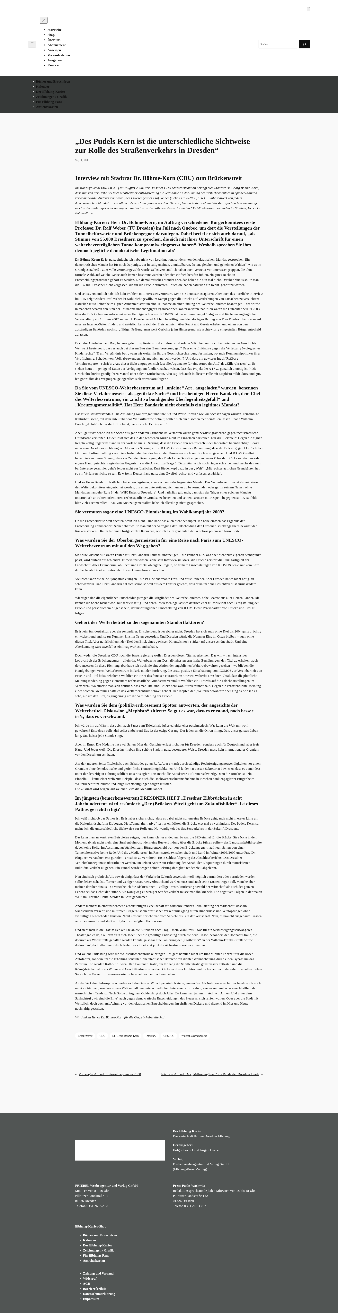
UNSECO (168, 1035)
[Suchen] (304, 44)
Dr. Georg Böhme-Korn (125, 1035)
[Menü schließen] (44, 20)
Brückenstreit (85, 1035)
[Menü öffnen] (32, 44)
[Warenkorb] (308, 9)
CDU (102, 1035)
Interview (151, 1035)
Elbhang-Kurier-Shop (90, 1226)
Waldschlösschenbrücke (194, 1035)
